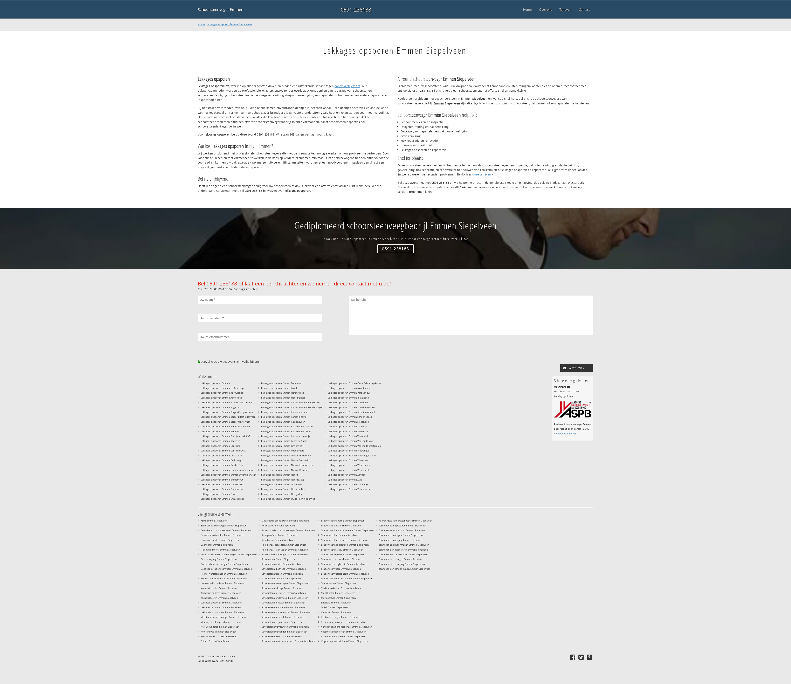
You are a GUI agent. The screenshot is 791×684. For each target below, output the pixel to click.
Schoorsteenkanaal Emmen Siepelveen (341, 525)
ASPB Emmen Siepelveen (214, 520)
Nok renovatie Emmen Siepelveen (218, 631)
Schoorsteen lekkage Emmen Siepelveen (283, 588)
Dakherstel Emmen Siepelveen (217, 544)
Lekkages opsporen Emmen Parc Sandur (349, 392)
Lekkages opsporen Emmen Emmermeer (222, 484)
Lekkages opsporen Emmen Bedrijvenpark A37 (225, 436)
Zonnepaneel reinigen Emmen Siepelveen (401, 535)
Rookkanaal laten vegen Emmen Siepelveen (285, 549)
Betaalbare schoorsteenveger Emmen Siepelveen (226, 530)
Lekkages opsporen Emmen (215, 383)
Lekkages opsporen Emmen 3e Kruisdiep (222, 392)
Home (201, 24)
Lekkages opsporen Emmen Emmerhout (222, 479)
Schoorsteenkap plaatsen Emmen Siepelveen (345, 544)
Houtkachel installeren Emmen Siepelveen (223, 583)
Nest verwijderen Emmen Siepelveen (220, 626)
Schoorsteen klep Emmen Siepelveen (281, 578)
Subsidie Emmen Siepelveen (336, 602)
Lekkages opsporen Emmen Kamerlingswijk (284, 416)
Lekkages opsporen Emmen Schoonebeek (350, 416)
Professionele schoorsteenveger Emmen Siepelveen (289, 530)
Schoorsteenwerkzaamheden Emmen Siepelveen (347, 578)
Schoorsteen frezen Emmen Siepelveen (282, 573)
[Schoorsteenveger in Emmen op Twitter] (581, 657)
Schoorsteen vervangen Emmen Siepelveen (284, 631)
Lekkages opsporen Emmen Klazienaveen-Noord (287, 426)
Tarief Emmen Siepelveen (334, 607)
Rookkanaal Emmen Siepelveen (278, 539)
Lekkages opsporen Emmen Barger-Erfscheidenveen (228, 416)
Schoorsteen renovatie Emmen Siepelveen (284, 607)
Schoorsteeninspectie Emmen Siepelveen (343, 520)
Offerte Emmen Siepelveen (215, 641)
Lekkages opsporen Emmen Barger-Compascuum (227, 412)
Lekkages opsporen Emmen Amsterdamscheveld (226, 402)
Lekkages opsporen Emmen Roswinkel (348, 402)
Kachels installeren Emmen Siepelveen (221, 592)
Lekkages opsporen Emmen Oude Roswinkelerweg (288, 498)
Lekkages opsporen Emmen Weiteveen (348, 460)
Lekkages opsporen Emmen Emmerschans (223, 489)
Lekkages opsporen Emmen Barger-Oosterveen (225, 421)
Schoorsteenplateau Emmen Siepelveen (342, 549)
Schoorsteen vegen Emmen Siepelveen (282, 621)
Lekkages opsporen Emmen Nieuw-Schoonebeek (287, 465)
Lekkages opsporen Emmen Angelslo (220, 407)
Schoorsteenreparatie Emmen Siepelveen (343, 554)
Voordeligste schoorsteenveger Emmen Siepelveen (405, 520)
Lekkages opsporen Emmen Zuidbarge (348, 484)
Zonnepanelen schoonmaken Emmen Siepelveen (405, 568)
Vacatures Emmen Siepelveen (336, 612)
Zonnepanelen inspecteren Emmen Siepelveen (403, 549)
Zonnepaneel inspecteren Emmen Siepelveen (402, 525)
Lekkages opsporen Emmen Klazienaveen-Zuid (286, 431)
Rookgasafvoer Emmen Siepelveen (280, 535)
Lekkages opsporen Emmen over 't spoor (349, 387)
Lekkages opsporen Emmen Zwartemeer (349, 489)
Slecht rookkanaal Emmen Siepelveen (341, 588)
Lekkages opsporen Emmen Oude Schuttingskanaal (355, 383)
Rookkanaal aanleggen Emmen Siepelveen (284, 544)
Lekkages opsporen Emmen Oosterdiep (282, 484)
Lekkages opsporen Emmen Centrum (220, 445)
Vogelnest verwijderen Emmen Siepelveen (343, 636)
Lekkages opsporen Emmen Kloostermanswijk (285, 436)
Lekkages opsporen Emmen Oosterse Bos (283, 489)
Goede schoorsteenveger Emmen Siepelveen (224, 564)
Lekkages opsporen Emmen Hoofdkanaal (283, 397)
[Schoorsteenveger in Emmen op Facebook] (573, 657)
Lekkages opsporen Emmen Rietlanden (348, 397)
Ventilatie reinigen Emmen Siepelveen (341, 617)
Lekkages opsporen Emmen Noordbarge (282, 479)
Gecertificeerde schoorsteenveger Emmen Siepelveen (229, 554)
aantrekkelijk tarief (347, 86)
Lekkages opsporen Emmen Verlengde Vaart (351, 440)
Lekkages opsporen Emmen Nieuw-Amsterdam (286, 455)
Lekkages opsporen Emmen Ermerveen (281, 383)
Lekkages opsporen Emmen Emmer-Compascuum (227, 469)
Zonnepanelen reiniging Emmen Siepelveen (402, 564)
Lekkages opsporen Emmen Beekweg (220, 440)
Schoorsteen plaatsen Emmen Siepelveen (283, 602)
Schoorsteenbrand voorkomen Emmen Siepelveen (288, 641)
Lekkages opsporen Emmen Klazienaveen (283, 421)
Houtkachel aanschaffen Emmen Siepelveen (224, 578)
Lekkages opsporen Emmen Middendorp (282, 450)
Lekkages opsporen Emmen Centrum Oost (223, 450)
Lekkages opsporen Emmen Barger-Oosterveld (225, 426)
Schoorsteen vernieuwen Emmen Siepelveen (285, 626)
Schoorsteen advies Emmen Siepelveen (282, 564)
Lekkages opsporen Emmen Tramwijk (347, 426)
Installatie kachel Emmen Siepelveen (220, 588)
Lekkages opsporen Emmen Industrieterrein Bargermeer (290, 402)
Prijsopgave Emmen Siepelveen (278, 525)
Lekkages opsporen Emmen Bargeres (220, 431)
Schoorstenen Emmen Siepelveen (339, 583)
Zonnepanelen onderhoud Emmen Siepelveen (403, 554)
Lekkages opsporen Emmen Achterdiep (221, 397)
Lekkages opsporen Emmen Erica (218, 494)
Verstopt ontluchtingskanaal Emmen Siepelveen (346, 626)
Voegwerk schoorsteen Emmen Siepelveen (343, 631)
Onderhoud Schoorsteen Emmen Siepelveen (285, 520)
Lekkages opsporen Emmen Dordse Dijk (222, 465)
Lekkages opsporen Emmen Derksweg (221, 460)
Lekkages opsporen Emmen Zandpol (347, 474)
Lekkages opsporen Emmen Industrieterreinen (285, 412)
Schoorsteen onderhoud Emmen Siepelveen (285, 597)
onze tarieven (481, 174)
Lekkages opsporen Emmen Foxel (279, 387)
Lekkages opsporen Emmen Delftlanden (222, 455)
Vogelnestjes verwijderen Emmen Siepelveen (345, 641)
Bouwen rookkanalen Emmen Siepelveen (222, 535)
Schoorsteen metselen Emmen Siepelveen (284, 592)
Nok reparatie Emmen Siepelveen (218, 636)
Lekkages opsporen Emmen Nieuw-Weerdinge (285, 469)
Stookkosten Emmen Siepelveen (338, 592)
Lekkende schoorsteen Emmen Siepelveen (223, 612)
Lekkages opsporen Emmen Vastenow (348, 431)
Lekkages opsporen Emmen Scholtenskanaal (351, 412)
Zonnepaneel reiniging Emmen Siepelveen (401, 539)
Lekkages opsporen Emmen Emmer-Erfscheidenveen (228, 474)
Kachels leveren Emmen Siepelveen (219, 597)
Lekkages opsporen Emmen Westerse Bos (349, 469)
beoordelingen (566, 433)
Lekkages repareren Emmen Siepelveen (221, 607)
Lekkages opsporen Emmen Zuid (345, 479)
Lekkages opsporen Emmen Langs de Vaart (284, 440)
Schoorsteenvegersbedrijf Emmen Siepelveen (345, 573)
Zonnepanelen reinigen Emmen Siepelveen (401, 559)
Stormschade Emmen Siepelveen (338, 597)
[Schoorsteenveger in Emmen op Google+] (590, 657)
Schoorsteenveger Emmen (220, 9)
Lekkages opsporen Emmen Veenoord (348, 436)
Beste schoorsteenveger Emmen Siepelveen (224, 525)
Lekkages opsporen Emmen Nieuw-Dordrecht (285, 460)
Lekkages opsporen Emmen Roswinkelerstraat (352, 407)
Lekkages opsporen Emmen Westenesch (349, 465)
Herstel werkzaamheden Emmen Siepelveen (224, 573)
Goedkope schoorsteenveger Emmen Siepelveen (226, 568)
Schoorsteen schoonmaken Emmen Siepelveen (286, 612)
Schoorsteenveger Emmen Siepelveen (341, 568)
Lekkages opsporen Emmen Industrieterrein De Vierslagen (292, 407)
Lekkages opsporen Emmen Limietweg (281, 445)
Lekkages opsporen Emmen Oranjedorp (282, 494)
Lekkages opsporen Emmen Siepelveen (229, 24)
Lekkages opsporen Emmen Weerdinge (348, 450)
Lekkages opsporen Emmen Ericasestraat (222, 498)
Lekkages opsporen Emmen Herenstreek (282, 392)
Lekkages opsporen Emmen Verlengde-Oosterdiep (354, 445)
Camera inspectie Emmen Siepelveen (220, 539)
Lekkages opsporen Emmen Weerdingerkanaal (352, 455)
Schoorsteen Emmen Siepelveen (279, 559)
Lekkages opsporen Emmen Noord (279, 474)
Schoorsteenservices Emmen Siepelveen (342, 559)
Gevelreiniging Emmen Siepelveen (219, 559)
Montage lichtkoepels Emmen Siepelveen (222, 621)
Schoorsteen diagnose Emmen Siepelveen (284, 568)
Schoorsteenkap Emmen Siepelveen (340, 535)
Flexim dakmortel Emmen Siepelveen (220, 549)
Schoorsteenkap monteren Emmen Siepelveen (345, 539)
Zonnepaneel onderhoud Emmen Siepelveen (402, 530)
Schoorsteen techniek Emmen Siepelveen (283, 617)
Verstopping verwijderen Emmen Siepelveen (344, 621)
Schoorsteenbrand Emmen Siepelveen (282, 636)
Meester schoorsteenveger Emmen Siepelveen (225, 617)
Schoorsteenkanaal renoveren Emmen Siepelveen (347, 530)
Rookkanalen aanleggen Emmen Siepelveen (285, 554)
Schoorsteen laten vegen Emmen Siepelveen (285, 583)
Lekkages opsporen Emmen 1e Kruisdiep (222, 387)
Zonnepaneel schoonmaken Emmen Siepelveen (404, 544)
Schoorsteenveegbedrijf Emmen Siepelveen (344, 564)
